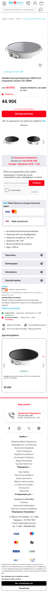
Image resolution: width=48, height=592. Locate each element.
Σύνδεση (24, 502)
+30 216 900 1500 (29, 161)
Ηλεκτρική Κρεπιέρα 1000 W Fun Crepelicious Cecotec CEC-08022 (22, 377)
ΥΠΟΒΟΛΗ (36, 183)
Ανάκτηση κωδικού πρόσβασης (24, 509)
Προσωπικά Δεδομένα (24, 475)
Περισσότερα (24, 588)
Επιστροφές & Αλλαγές (24, 457)
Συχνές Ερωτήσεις (24, 478)
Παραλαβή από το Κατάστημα (24, 445)
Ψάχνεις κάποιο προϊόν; (24, 481)
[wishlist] (40, 65)
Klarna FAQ (24, 491)
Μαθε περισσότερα (20, 221)
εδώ (3, 573)
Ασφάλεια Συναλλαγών (24, 454)
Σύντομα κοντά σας (24, 114)
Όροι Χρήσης (24, 472)
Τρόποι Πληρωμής (24, 451)
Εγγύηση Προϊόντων (24, 464)
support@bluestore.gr (27, 523)
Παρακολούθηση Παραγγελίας (24, 442)
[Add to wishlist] (43, 357)
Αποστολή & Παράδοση (24, 448)
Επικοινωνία (24, 488)
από (8, 88)
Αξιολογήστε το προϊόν (12, 72)
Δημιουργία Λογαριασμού (24, 505)
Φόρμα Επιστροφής (24, 461)
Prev (6, 49)
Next (42, 49)
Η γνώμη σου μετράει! (24, 485)
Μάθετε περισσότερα (11, 308)
